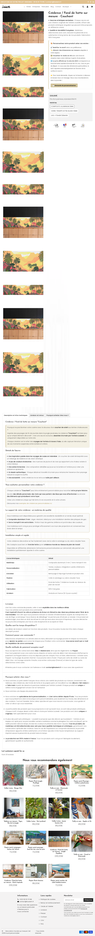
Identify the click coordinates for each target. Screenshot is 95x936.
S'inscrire (88, 900)
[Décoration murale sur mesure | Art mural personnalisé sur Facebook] (88, 2)
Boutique (66, 7)
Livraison (44, 910)
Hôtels (28, 7)
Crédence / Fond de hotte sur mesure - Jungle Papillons (59, 851)
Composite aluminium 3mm (62, 106)
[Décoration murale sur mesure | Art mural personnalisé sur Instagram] (91, 2)
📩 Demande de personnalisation (64, 85)
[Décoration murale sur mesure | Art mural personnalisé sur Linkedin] (93, 2)
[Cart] (92, 7)
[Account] (87, 7)
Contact (58, 7)
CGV (42, 920)
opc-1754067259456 (59, 115)
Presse (43, 913)
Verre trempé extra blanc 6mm (64, 111)
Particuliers (45, 7)
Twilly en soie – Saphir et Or (81, 821)
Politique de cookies (48, 899)
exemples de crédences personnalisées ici (35, 503)
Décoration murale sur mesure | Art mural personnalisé (18, 932)
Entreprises (36, 7)
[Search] (83, 7)
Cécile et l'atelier (47, 906)
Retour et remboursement (50, 903)
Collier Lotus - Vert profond (36, 821)
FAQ (42, 924)
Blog (52, 7)
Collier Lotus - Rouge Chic (13, 788)
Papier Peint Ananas (36, 880)
